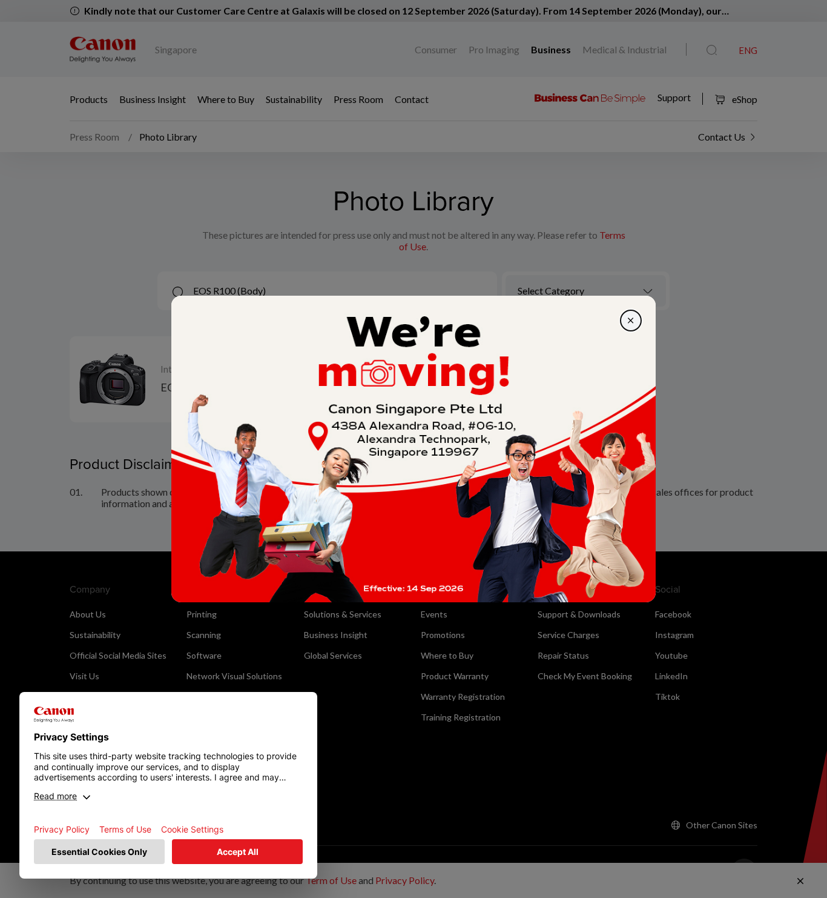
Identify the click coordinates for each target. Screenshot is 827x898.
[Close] (630, 320)
